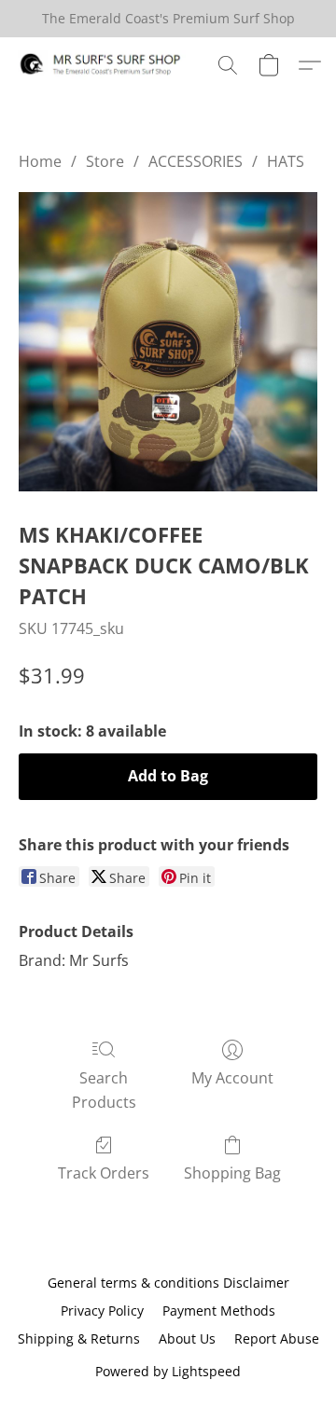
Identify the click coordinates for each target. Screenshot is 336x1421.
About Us (187, 1338)
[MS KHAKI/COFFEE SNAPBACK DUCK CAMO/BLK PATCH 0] (168, 341)
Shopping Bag (232, 1173)
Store (105, 161)
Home (40, 161)
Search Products (104, 1090)
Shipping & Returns (79, 1338)
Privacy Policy (102, 1310)
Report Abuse (276, 1338)
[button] (105, 65)
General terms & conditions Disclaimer (168, 1282)
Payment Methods (218, 1310)
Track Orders (103, 1173)
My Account (232, 1078)
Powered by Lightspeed (168, 1371)
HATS (285, 161)
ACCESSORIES (195, 161)
